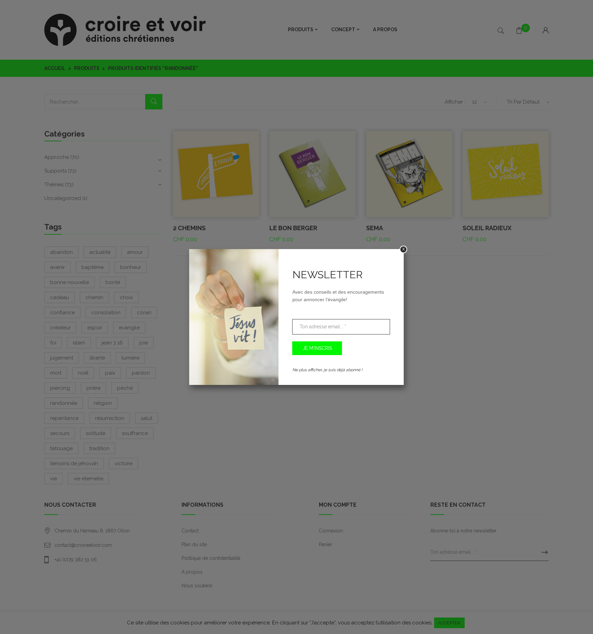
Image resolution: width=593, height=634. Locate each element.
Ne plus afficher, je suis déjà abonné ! (327, 369)
